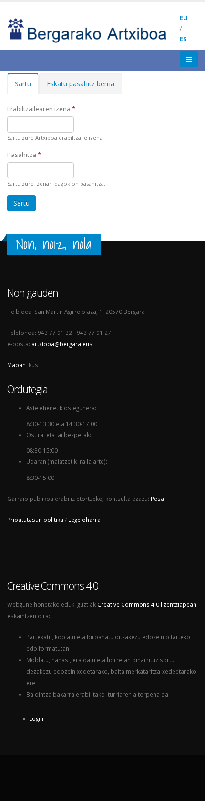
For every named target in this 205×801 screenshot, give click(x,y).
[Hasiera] (93, 29)
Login (36, 718)
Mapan (16, 365)
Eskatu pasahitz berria (80, 83)
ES (183, 38)
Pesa (157, 498)
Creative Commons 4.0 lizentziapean (146, 604)
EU (184, 17)
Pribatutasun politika (35, 519)
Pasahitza (24, 154)
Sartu (27, 86)
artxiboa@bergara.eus (61, 344)
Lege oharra (84, 519)
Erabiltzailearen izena (41, 108)
